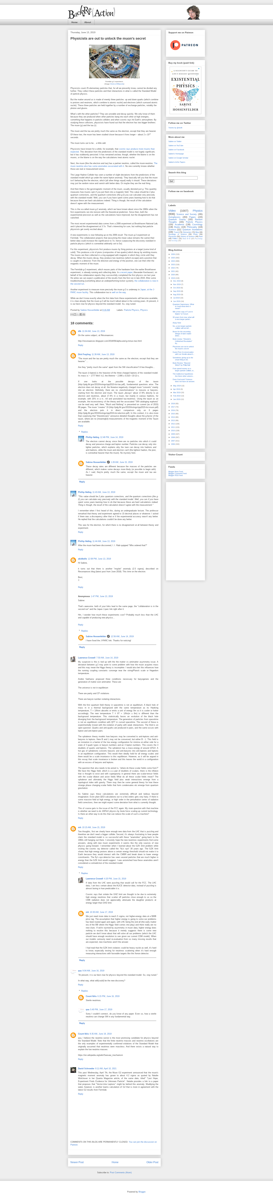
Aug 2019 (177, 294)
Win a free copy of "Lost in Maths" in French (183, 313)
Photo (195, 234)
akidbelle (82, 559)
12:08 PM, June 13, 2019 (99, 559)
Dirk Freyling (84, 354)
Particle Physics (131, 310)
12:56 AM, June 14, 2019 (122, 636)
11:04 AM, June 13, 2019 (93, 331)
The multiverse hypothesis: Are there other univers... (183, 375)
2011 (173, 427)
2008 (173, 437)
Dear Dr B (187, 238)
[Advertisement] (185, 530)
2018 (173, 403)
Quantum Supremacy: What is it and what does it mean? (183, 306)
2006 (173, 444)
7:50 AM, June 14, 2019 (107, 658)
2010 (173, 430)
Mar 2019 (177, 392)
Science (172, 229)
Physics (144, 310)
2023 (173, 264)
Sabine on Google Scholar (178, 158)
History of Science (188, 236)
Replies (84, 432)
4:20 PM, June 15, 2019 (115, 878)
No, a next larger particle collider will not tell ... (182, 327)
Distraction (187, 232)
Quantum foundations (192, 229)
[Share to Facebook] (80, 314)
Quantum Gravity (177, 219)
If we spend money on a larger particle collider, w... (184, 370)
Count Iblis (91, 996)
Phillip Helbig (92, 437)
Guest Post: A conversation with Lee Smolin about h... (183, 353)
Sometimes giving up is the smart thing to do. (183, 359)
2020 (173, 275)
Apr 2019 (177, 389)
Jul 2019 (176, 298)
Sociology (174, 240)
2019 (173, 278)
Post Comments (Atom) (121, 1172)
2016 (173, 410)
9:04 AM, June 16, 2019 (93, 970)
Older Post (152, 1162)
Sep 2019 (177, 291)
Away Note (177, 323)
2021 (173, 271)
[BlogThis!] (74, 314)
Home (74, 22)
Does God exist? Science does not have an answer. (184, 380)
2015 (173, 414)
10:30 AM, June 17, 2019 (101, 912)
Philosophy (192, 227)
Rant (201, 236)
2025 (173, 258)
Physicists (172, 236)
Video (172, 210)
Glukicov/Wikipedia (117, 84)
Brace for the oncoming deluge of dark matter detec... (182, 334)
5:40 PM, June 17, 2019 (101, 1009)
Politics (175, 238)
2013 (173, 420)
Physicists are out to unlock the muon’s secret (183, 348)
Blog (197, 232)
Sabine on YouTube (175, 145)
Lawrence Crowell (86, 658)
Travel (176, 232)
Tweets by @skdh (175, 128)
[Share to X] (77, 314)
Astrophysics (174, 217)
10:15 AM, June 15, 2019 (93, 827)
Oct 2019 (177, 288)
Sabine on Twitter (175, 141)
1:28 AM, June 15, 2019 (122, 462)
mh (79, 827)
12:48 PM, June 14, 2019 (111, 437)
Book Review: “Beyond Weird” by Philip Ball (181, 364)
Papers (192, 217)
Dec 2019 (177, 281)
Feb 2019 (177, 396)
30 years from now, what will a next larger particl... (183, 318)
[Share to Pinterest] (83, 314)
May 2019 (177, 386)
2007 (173, 441)
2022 (173, 268)
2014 (173, 417)
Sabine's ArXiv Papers (176, 162)
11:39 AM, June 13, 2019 (103, 354)
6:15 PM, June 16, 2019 (108, 996)
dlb (79, 331)
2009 (173, 434)
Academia (179, 224)
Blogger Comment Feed (177, 473)
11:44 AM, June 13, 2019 (103, 541)
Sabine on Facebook (176, 150)
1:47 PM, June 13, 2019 (102, 596)
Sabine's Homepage (176, 154)
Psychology (199, 238)
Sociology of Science (177, 234)
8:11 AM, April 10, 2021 (105, 1068)
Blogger (142, 1192)
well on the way (119, 292)
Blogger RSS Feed (175, 475)
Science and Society (186, 214)
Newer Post (77, 1162)
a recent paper (125, 272)
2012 (173, 424)
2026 (173, 254)
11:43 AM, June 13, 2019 (103, 492)
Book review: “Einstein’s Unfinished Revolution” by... (182, 341)
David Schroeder (86, 1068)
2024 (173, 261)
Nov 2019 (177, 284)
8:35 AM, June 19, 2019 (101, 1034)
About (87, 22)
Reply (80, 345)
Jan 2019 (177, 399)
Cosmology (197, 224)
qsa (80, 970)
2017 (173, 407)
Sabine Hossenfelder (96, 462)
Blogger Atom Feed (175, 472)
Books (177, 227)
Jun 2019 (177, 301)
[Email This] (71, 314)
